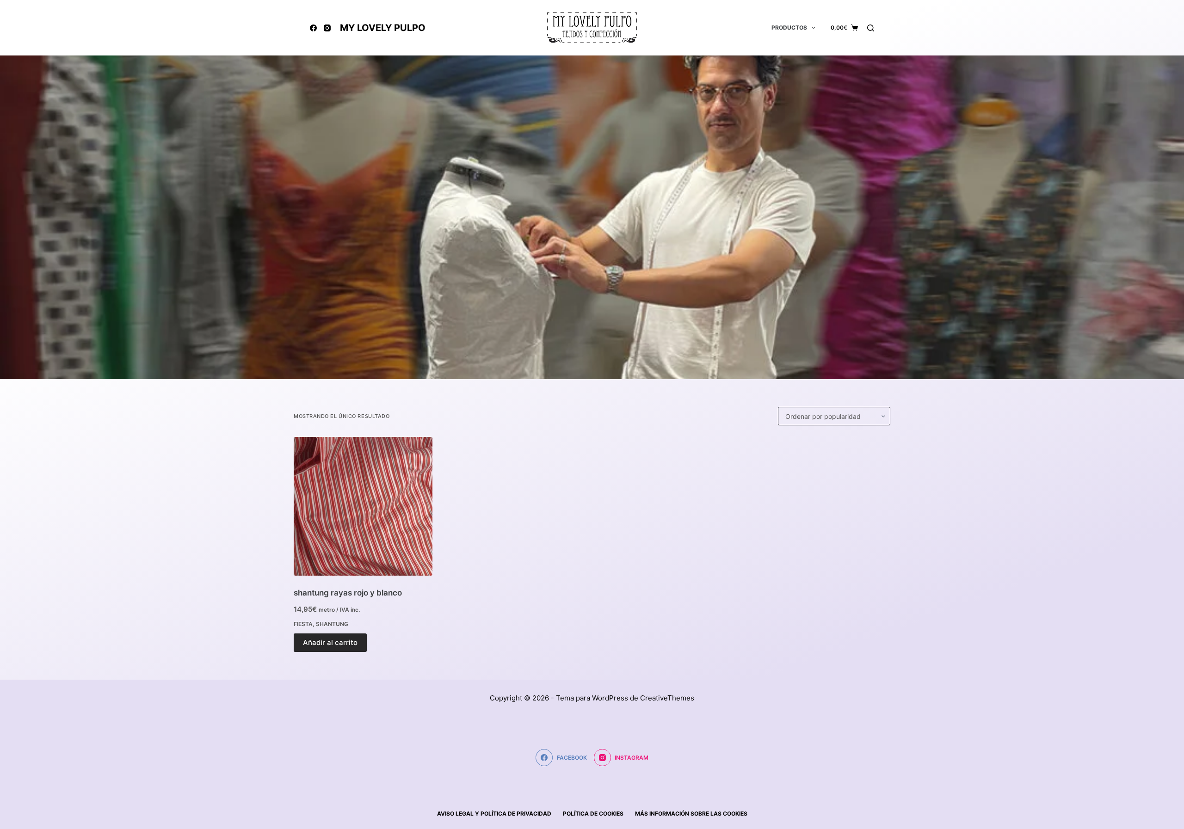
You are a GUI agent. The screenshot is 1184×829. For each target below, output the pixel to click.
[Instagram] (327, 28)
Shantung (332, 623)
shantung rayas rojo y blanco (348, 592)
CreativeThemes (667, 698)
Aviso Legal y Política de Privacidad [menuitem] (494, 813)
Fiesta (303, 623)
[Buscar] (870, 28)
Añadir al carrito (330, 642)
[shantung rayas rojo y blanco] (363, 506)
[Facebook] (313, 28)
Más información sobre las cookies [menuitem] (691, 813)
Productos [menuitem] (789, 27)
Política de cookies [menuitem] (593, 813)
